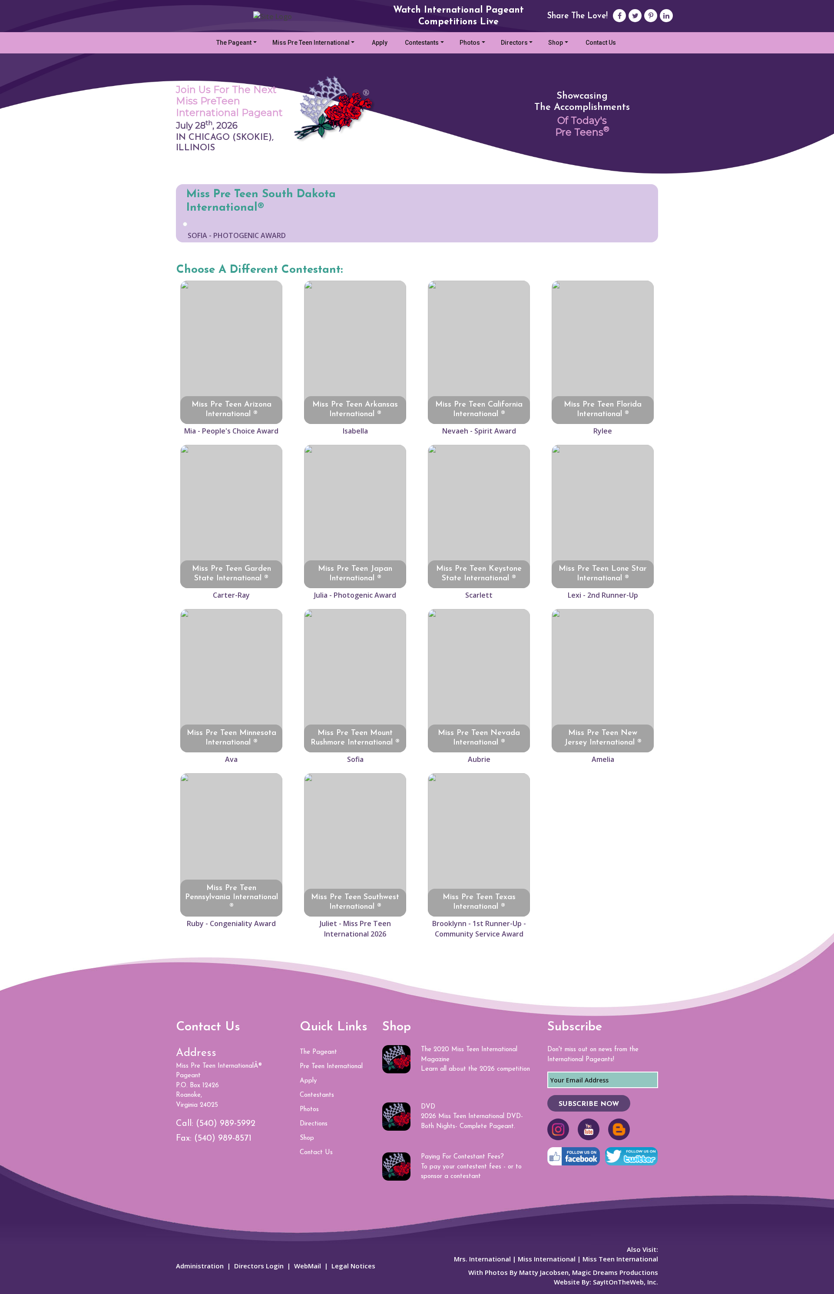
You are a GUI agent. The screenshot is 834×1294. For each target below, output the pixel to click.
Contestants (422, 42)
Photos (470, 42)
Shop (555, 42)
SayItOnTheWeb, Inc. (625, 1281)
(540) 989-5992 (225, 1123)
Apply (379, 42)
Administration (200, 1265)
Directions (314, 1124)
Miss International (547, 1258)
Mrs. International (482, 1258)
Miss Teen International (619, 1258)
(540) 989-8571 (223, 1138)
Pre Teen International (331, 1066)
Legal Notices (353, 1265)
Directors (514, 42)
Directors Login (259, 1265)
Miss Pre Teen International (311, 42)
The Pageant (234, 42)
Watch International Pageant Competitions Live (458, 16)
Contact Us (601, 42)
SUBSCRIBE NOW (589, 1104)
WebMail (307, 1265)
